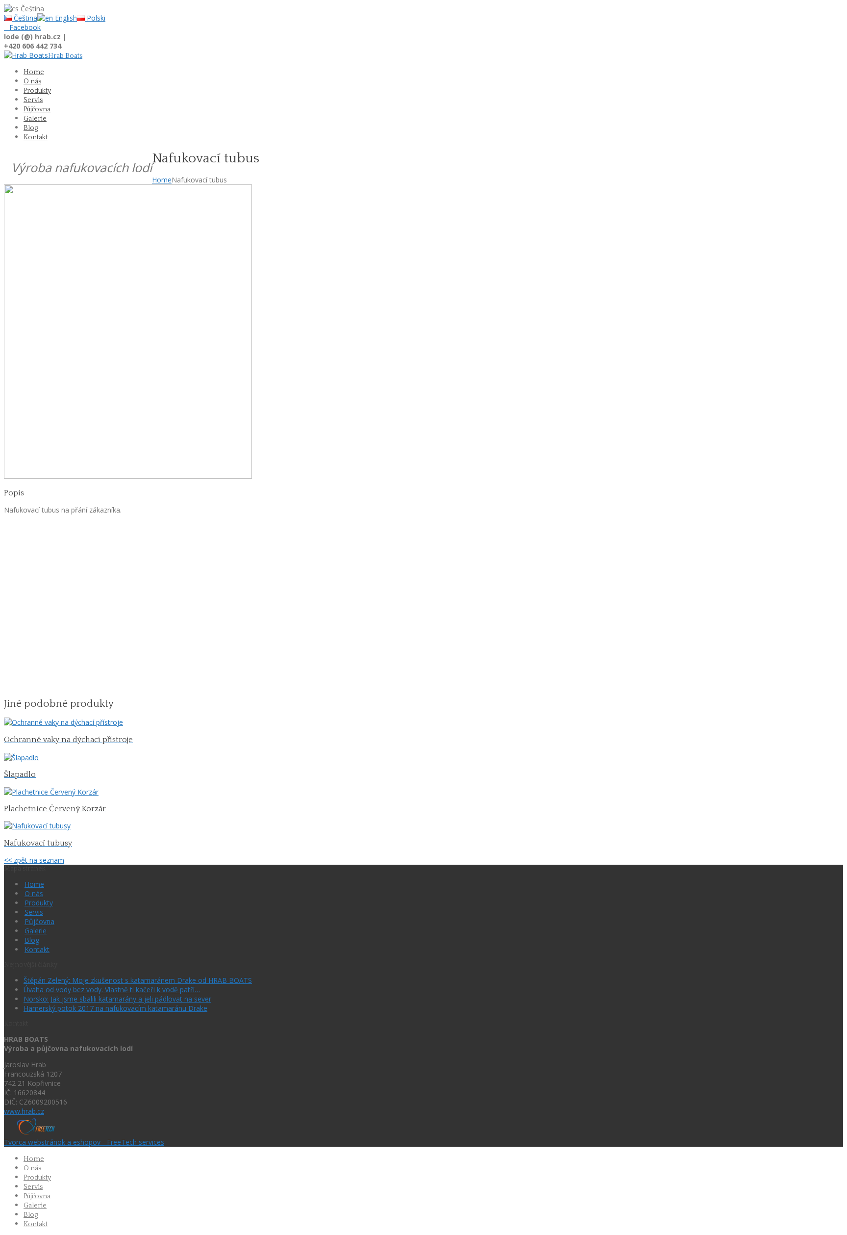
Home (162, 179)
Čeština (24, 18)
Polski (95, 18)
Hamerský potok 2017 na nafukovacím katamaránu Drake (115, 1008)
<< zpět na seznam (34, 860)
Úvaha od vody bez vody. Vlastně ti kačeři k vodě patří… (112, 989)
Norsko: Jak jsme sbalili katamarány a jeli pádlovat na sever (117, 998)
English (65, 18)
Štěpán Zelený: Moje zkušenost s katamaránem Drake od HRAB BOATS (138, 980)
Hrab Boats (65, 56)
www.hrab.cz (24, 1111)
